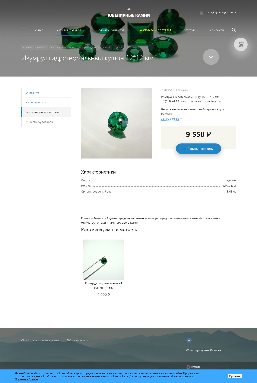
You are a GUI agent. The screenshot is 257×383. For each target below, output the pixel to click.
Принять (235, 376)
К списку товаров (41, 122)
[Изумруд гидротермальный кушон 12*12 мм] (116, 123)
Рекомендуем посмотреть (42, 112)
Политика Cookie (26, 379)
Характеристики (36, 102)
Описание (32, 92)
